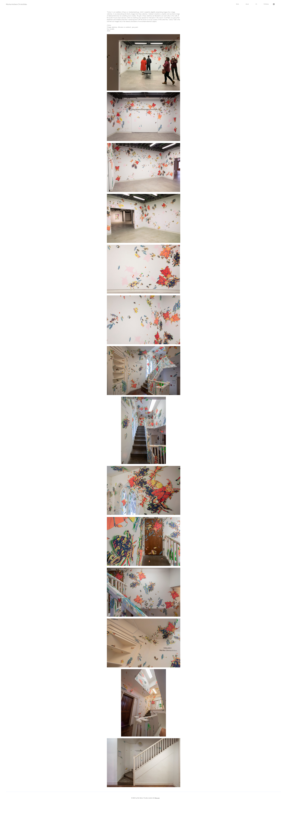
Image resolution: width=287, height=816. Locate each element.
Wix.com (157, 798)
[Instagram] (274, 4)
